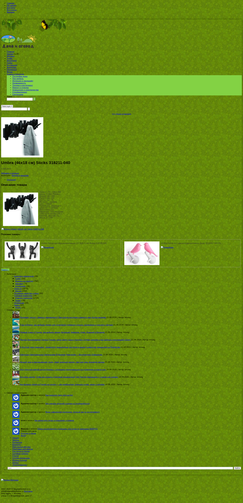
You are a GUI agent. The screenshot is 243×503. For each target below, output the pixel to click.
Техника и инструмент (22, 85)
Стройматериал (19, 92)
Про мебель (17, 78)
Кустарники (12, 65)
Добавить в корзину (10, 173)
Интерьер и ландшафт (22, 81)
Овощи (10, 54)
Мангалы (16, 444)
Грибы (10, 63)
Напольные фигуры (21, 447)
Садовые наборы (20, 453)
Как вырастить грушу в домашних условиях (54, 420)
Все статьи (12, 10)
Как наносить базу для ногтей (59, 395)
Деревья (10, 56)
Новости (18, 288)
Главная (10, 3)
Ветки (23, 435)
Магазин (10, 12)
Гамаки (15, 438)
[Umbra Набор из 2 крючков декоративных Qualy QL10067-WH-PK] (167, 247)
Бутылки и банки (28, 433)
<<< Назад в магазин (121, 114)
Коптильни (17, 442)
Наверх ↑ (5, 270)
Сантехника (17, 94)
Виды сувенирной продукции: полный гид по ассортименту (72, 412)
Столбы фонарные (21, 458)
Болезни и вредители (24, 276)
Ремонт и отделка (20, 87)
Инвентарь (12, 67)
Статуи (15, 456)
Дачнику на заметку (24, 281)
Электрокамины (19, 465)
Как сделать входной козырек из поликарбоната (67, 403)
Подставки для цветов (22, 449)
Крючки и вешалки (20, 175)
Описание (11, 179)
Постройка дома (19, 76)
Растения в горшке (21, 451)
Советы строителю (15, 74)
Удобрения (12, 69)
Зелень (15, 440)
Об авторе (11, 5)
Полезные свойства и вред (26, 293)
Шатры (15, 462)
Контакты (11, 7)
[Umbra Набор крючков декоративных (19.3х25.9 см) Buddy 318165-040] (47, 247)
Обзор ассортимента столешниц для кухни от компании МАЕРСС (67, 429)
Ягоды (10, 72)
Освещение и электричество (25, 90)
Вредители (12, 60)
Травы (10, 58)
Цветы (17, 305)
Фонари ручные (19, 460)
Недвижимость (19, 83)
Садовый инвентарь (23, 295)
